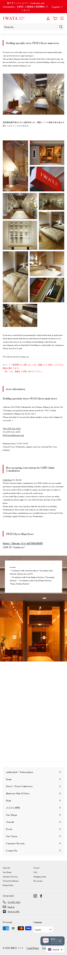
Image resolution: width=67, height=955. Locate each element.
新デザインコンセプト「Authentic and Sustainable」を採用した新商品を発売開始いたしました (25, 6)
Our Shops (7, 872)
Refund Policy (8, 885)
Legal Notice (33, 947)
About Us (6, 867)
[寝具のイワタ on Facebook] (41, 896)
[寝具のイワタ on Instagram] (35, 896)
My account (38, 880)
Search (36, 867)
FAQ (35, 872)
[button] (55, 949)
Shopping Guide (40, 876)
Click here (7, 479)
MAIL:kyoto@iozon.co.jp (13, 435)
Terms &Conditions (10, 880)
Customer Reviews (10, 876)
